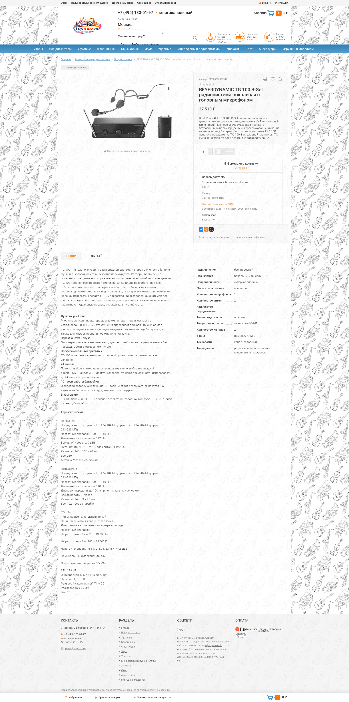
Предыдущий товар (75, 67)
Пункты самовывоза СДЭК (218, 204)
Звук (148, 49)
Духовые (84, 49)
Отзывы (94, 255)
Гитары (38, 49)
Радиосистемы (221, 237)
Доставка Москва (123, 2)
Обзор (71, 256)
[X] (211, 229)
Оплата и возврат (165, 2)
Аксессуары (267, 49)
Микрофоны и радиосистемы (198, 49)
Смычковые (130, 49)
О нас (64, 2)
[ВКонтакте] (201, 229)
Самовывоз (144, 2)
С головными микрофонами (248, 237)
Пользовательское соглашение (89, 2)
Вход (265, 2)
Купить (228, 151)
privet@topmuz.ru (75, 648)
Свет (249, 49)
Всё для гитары (60, 49)
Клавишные (106, 49)
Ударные (164, 49)
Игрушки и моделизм (298, 49)
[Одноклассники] (206, 229)
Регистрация (280, 2)
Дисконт (233, 49)
